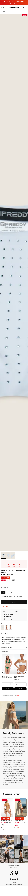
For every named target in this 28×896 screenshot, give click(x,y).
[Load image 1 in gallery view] (14, 282)
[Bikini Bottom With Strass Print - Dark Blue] (10, 627)
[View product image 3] (13, 555)
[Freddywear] (14, 7)
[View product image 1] (3, 555)
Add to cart (14, 602)
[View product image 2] (8, 555)
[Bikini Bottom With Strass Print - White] (2, 627)
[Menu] (1, 7)
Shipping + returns (6, 647)
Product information (7, 633)
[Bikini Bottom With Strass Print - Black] (6, 627)
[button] (4, 574)
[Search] (5, 7)
